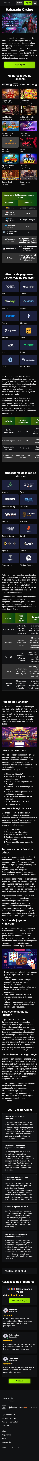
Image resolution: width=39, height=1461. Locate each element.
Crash (24, 84)
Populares (5, 84)
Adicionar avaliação (19, 1300)
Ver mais (19, 1381)
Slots (32, 84)
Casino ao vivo (15, 84)
